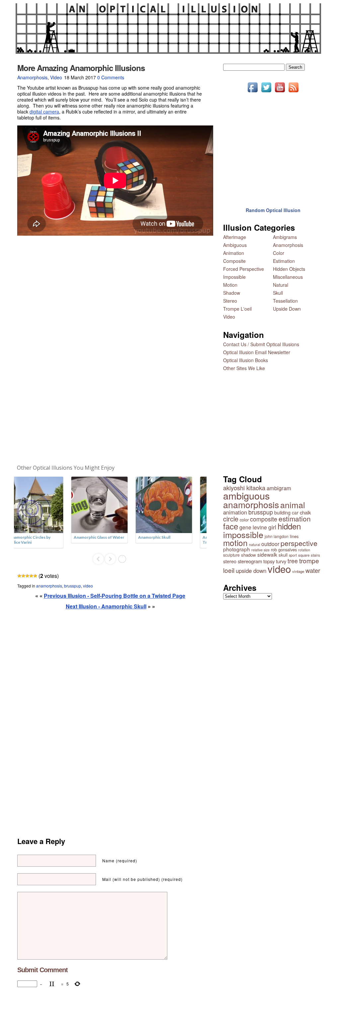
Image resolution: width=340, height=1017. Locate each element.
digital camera (44, 111)
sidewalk (267, 554)
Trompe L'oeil (237, 308)
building (282, 512)
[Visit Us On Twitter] (266, 92)
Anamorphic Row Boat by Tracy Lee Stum (108, 540)
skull (283, 555)
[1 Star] (19, 576)
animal (292, 504)
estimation (295, 518)
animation (235, 512)
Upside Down (287, 308)
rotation (304, 549)
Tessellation (285, 300)
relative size (260, 549)
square (303, 555)
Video (56, 77)
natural (254, 544)
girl (272, 527)
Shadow (231, 292)
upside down (251, 571)
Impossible (234, 277)
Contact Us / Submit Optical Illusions (261, 344)
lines (294, 536)
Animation (233, 253)
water (312, 570)
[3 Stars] (27, 576)
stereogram (250, 561)
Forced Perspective (243, 269)
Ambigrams (285, 237)
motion (235, 542)
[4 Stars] (31, 576)
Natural (280, 284)
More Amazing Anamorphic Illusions (81, 67)
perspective (299, 543)
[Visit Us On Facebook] (252, 92)
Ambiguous (235, 245)
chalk (305, 512)
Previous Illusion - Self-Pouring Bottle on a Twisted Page (114, 595)
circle (230, 518)
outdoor (270, 543)
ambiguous (246, 495)
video (88, 585)
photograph (236, 549)
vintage (298, 571)
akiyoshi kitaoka (244, 487)
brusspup (72, 585)
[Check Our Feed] (293, 92)
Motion (230, 284)
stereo (229, 561)
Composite (234, 261)
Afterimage (234, 237)
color (244, 519)
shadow (248, 555)
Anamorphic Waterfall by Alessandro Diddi (172, 540)
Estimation (284, 261)
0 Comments (110, 77)
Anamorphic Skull (37, 537)
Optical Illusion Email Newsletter (256, 352)
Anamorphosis (32, 77)
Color (278, 253)
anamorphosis (49, 585)
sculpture (231, 555)
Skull (278, 292)
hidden (289, 526)
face (230, 526)
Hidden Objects (289, 269)
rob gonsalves (284, 549)
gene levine (253, 527)
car (295, 512)
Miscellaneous (288, 277)
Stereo (230, 300)
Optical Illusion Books (245, 360)
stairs (315, 555)
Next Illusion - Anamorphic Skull (106, 606)
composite (263, 519)
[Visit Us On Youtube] (280, 92)
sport (293, 555)
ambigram (279, 488)
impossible (243, 534)
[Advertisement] (110, 350)
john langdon (277, 536)
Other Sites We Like (244, 368)
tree (293, 561)
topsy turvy (274, 561)
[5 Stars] (35, 576)
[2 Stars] (23, 576)
